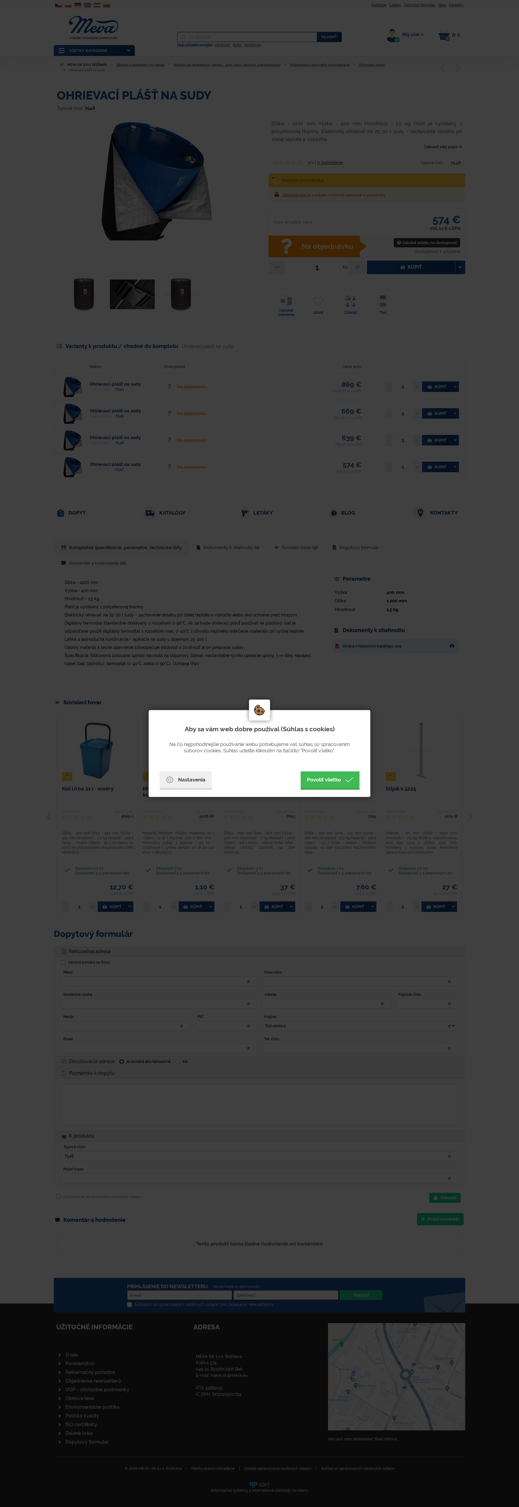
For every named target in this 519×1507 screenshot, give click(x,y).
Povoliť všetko (324, 780)
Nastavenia (191, 780)
